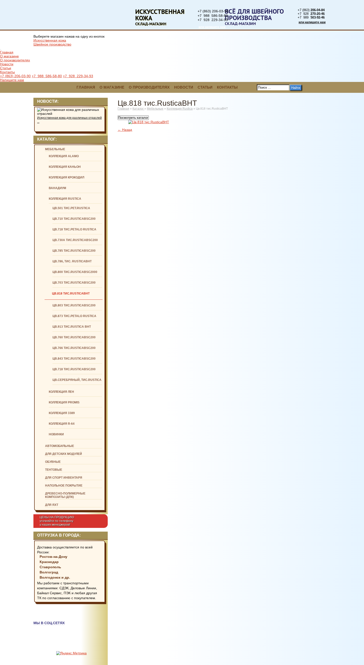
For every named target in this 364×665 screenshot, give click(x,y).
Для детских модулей (63, 454)
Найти (295, 88)
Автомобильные (59, 446)
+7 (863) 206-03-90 (213, 11)
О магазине (9, 56)
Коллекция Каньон (65, 167)
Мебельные (55, 149)
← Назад (125, 130)
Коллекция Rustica (65, 198)
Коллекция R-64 (62, 423)
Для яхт (51, 505)
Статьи (5, 68)
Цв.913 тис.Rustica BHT (71, 326)
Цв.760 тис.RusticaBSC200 (74, 337)
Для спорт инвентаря (63, 477)
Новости (6, 64)
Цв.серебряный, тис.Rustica (77, 380)
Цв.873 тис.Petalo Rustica (74, 316)
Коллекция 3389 (62, 413)
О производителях (15, 60)
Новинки (56, 434)
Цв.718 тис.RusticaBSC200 (74, 369)
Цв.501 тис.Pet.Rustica (71, 208)
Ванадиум (57, 188)
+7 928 (311, 14)
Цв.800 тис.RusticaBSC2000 (74, 272)
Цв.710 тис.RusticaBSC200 (74, 219)
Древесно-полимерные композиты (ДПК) (65, 495)
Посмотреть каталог (133, 118)
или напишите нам (212, 27)
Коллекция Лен (61, 392)
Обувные (53, 462)
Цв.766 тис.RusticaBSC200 (74, 348)
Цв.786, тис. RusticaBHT (72, 261)
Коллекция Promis (64, 402)
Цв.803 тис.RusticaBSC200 (74, 305)
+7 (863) (311, 10)
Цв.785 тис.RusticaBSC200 (74, 250)
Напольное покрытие (63, 485)
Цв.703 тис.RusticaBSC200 (74, 282)
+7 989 (311, 17)
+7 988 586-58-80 (213, 16)
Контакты (7, 72)
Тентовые (53, 469)
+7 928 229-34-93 (213, 20)
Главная (6, 52)
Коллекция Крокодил (66, 177)
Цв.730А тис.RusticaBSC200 (75, 240)
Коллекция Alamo (64, 156)
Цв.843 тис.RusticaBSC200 (74, 358)
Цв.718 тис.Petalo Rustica (74, 229)
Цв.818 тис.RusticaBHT (71, 293)
